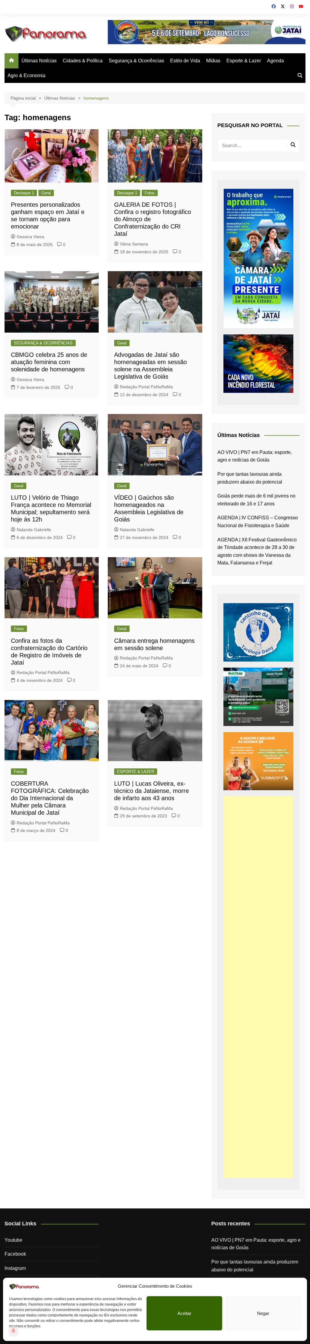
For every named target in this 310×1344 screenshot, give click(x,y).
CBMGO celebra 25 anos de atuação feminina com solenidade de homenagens (49, 362)
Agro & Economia (26, 75)
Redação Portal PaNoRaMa (146, 386)
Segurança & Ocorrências (136, 60)
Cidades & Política (83, 60)
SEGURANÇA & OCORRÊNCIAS (43, 343)
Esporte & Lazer (243, 60)
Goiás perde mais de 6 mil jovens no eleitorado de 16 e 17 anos (256, 499)
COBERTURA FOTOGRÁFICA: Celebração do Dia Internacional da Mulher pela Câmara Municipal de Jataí (50, 798)
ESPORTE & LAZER (135, 771)
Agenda (275, 60)
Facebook (15, 1254)
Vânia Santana (134, 244)
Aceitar (184, 1313)
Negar (263, 1313)
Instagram (15, 1268)
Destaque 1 (24, 193)
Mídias (213, 60)
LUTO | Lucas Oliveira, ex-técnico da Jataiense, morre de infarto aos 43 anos (151, 790)
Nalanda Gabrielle (34, 529)
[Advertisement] (258, 987)
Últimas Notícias (39, 60)
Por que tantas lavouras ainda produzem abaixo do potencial (249, 478)
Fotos (150, 193)
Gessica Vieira (30, 236)
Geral (46, 193)
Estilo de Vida (185, 60)
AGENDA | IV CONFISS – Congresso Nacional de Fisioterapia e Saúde (257, 521)
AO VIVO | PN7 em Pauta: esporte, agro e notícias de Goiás (254, 456)
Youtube (13, 1240)
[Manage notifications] (13, 1331)
